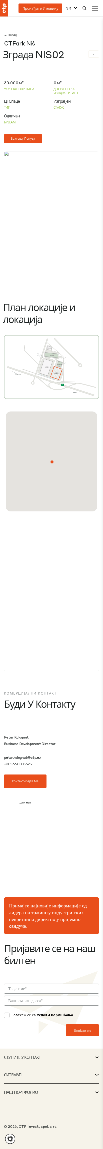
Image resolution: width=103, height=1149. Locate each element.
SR (68, 8)
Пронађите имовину (40, 8)
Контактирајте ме (25, 781)
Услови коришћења (55, 1015)
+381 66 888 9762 (18, 764)
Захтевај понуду (23, 138)
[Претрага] (84, 8)
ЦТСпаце (12, 101)
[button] (52, 461)
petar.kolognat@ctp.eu (22, 757)
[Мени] (95, 8)
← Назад (10, 35)
